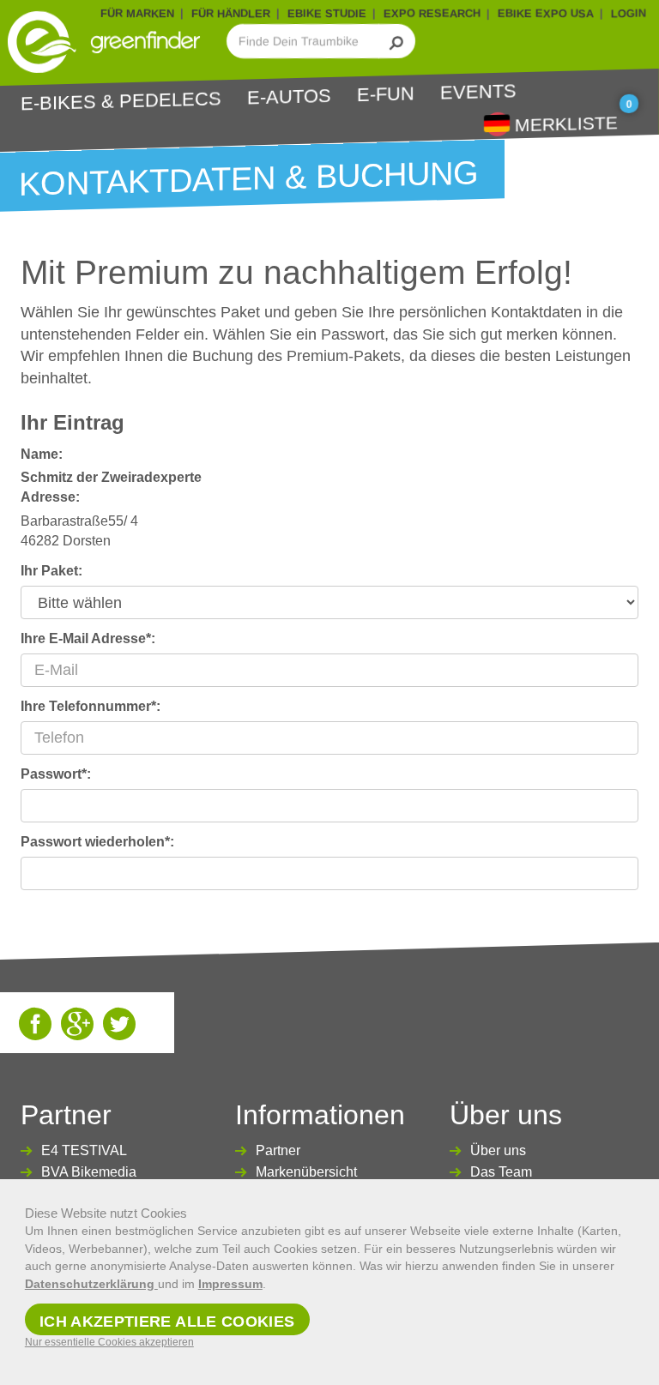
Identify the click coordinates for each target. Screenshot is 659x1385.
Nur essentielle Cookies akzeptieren (109, 1342)
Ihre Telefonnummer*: (90, 706)
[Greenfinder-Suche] (396, 41)
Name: (42, 454)
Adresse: (50, 497)
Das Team (501, 1172)
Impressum (230, 1284)
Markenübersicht (306, 1172)
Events (478, 91)
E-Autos (289, 96)
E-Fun (385, 93)
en (497, 123)
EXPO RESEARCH (432, 13)
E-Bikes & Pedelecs (121, 100)
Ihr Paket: (51, 570)
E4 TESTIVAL (84, 1150)
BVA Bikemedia (88, 1172)
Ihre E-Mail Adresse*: (88, 638)
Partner (278, 1150)
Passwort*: (56, 774)
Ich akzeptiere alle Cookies (167, 1321)
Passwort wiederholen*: (97, 841)
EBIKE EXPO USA (546, 13)
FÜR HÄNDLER (230, 13)
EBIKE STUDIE (326, 13)
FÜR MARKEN (137, 13)
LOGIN (628, 13)
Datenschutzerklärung (91, 1284)
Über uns (498, 1150)
